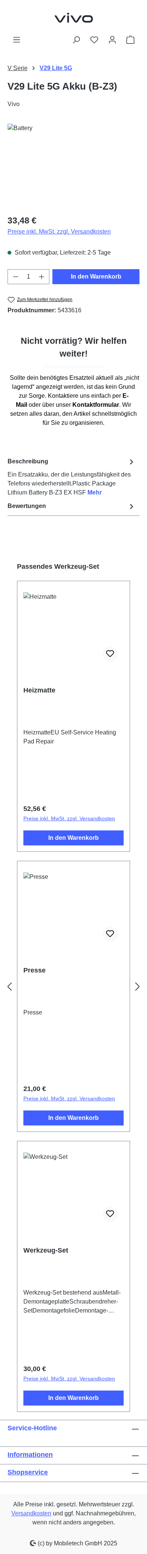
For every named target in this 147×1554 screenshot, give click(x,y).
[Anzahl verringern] (15, 276)
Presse (34, 970)
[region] (73, 166)
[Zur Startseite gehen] (73, 17)
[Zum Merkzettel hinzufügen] (110, 653)
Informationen (30, 1454)
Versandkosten (31, 1513)
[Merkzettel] (94, 39)
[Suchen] (76, 39)
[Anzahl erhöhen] (42, 276)
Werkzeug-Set (45, 1250)
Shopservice (28, 1472)
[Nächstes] (137, 987)
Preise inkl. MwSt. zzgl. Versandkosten (59, 231)
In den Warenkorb (96, 276)
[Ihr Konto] (112, 39)
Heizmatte (39, 690)
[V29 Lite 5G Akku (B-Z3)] (73, 166)
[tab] (72, 476)
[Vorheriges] (9, 987)
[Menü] (17, 39)
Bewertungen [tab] (27, 506)
